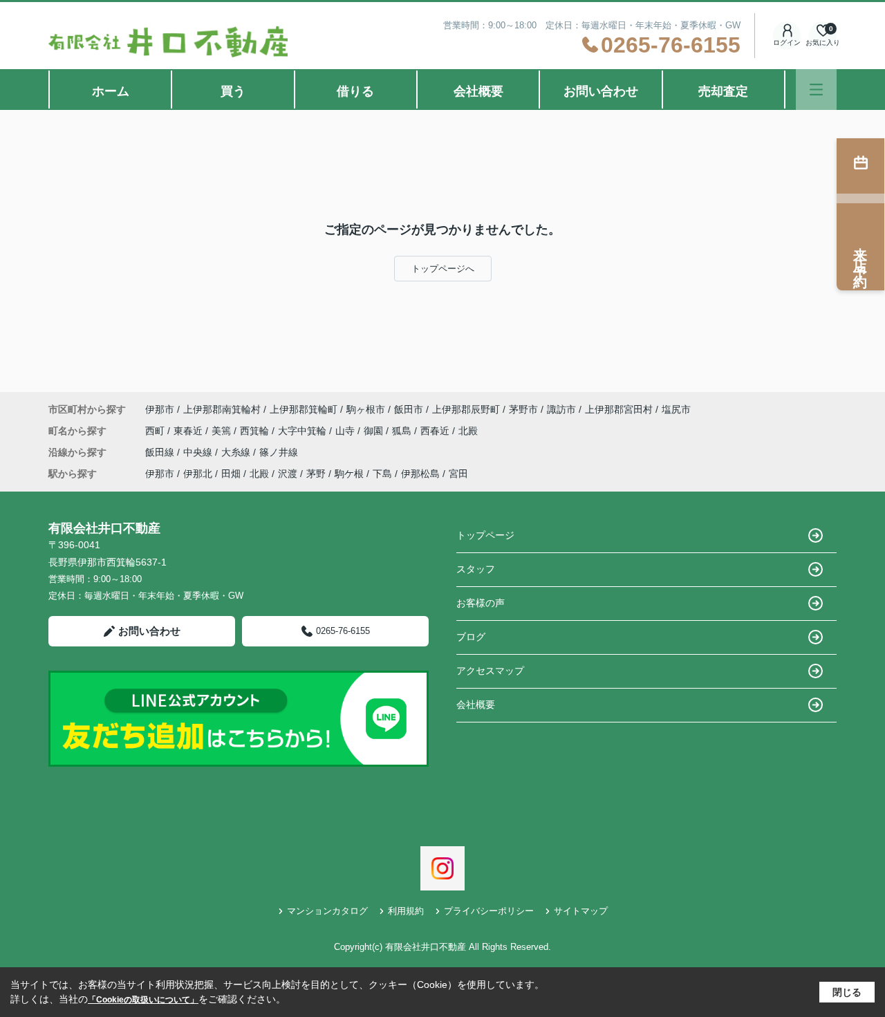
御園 (375, 430)
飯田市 (408, 409)
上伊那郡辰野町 (466, 409)
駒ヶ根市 (365, 409)
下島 (382, 473)
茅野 (316, 473)
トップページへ (442, 268)
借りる (355, 91)
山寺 (346, 430)
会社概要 (478, 91)
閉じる (846, 992)
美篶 (223, 430)
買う (233, 91)
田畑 (231, 473)
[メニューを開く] (816, 89)
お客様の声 (480, 602)
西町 (156, 430)
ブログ (470, 636)
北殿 (468, 430)
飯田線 (161, 452)
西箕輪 (256, 430)
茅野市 (523, 409)
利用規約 (406, 911)
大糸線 (237, 452)
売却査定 (723, 91)
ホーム (110, 91)
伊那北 (197, 473)
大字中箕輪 (303, 430)
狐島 (403, 430)
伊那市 (159, 409)
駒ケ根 (349, 473)
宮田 (458, 473)
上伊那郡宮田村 (619, 409)
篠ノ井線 (278, 452)
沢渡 (287, 473)
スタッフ (475, 569)
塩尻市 (676, 409)
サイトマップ (581, 911)
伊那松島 (420, 473)
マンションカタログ (327, 911)
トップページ (485, 535)
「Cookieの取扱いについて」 (143, 1000)
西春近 (436, 430)
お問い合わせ (600, 91)
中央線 (199, 452)
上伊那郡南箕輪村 (222, 409)
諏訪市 (561, 409)
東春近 (189, 430)
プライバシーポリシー (489, 911)
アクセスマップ (490, 670)
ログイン (787, 42)
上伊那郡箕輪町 (303, 409)
